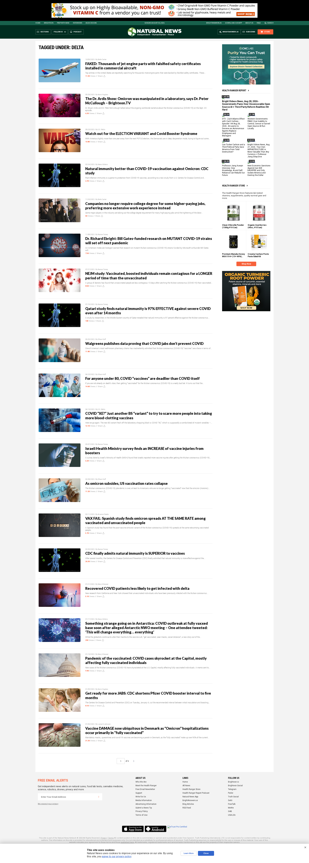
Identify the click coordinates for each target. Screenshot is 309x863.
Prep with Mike (63, 23)
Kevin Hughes (103, 94)
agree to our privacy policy (116, 856)
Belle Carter (102, 59)
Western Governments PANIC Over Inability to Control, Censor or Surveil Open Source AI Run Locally (259, 124)
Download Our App (233, 23)
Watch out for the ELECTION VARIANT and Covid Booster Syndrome (141, 133)
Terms (111, 838)
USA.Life (231, 815)
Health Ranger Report (234, 90)
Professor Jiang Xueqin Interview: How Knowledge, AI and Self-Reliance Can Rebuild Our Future (233, 170)
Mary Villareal (103, 584)
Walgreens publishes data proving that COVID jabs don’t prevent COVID (144, 343)
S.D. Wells (101, 129)
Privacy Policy (142, 811)
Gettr (230, 800)
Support (139, 793)
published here (127, 842)
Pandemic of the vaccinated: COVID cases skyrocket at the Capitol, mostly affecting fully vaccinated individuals (146, 660)
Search (270, 23)
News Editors (103, 164)
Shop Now (246, 264)
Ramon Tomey (103, 234)
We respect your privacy (48, 804)
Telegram (232, 789)
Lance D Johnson (104, 724)
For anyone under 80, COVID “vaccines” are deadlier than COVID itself (142, 378)
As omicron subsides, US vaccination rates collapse (126, 483)
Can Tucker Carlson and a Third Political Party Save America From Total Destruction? (233, 148)
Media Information (144, 800)
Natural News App (190, 797)
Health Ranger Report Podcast (196, 793)
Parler (230, 793)
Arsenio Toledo (103, 514)
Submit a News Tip (144, 808)
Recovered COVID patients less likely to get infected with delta (137, 588)
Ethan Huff (102, 339)
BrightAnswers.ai (214, 23)
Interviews (77, 23)
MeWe (231, 808)
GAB (230, 811)
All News (186, 785)
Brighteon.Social (235, 785)
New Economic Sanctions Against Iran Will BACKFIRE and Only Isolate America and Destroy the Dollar (259, 170)
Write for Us (141, 797)
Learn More (189, 853)
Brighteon (48, 23)
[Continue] (98, 796)
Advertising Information (146, 804)
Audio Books (91, 23)
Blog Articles (188, 804)
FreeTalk (231, 804)
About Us (249, 23)
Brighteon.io (233, 782)
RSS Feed (187, 808)
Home (37, 23)
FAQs (259, 23)
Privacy (104, 838)
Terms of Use (141, 815)
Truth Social (233, 797)
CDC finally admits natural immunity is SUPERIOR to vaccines (135, 553)
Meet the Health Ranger (146, 785)
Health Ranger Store (233, 185)
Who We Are (141, 782)
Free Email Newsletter (145, 789)
